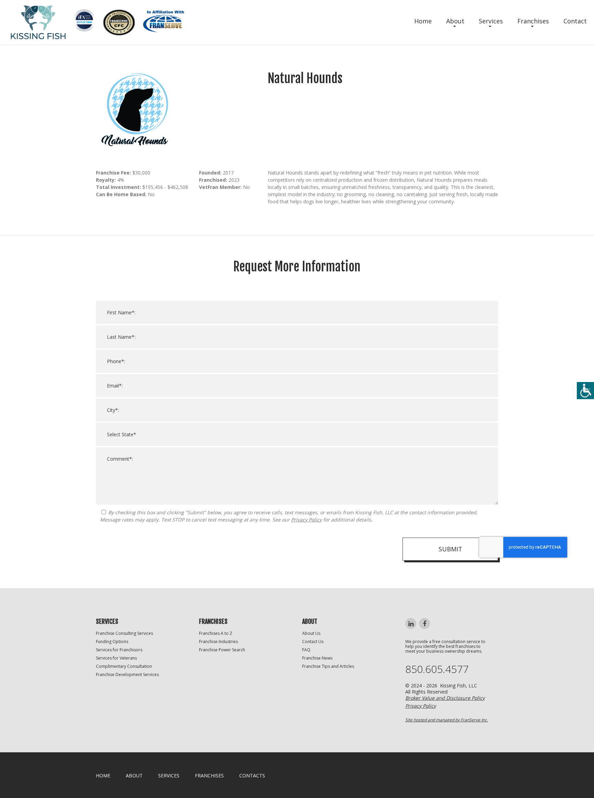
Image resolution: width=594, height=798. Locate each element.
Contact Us (312, 641)
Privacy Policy (306, 519)
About (455, 21)
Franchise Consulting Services (124, 633)
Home (423, 21)
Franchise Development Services (127, 674)
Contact (575, 21)
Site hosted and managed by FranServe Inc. (446, 720)
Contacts (252, 775)
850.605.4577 (437, 669)
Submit (450, 549)
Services (491, 21)
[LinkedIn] (410, 623)
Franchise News (317, 658)
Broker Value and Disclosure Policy (445, 698)
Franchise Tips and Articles (328, 666)
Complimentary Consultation (124, 666)
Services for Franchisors (119, 650)
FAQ (306, 650)
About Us (311, 633)
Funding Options (112, 641)
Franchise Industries (218, 641)
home (103, 775)
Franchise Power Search (222, 650)
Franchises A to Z (215, 633)
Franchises (533, 21)
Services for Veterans (116, 658)
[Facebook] (424, 623)
